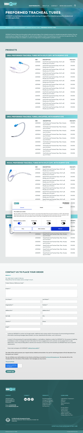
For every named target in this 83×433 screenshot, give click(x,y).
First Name (9, 299)
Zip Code (8, 316)
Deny (23, 228)
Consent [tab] (22, 207)
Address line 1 (9, 310)
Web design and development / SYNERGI (11, 431)
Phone (44, 321)
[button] (76, 6)
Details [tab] (41, 207)
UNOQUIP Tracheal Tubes (33, 27)
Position (44, 305)
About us (45, 6)
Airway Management (19, 27)
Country (8, 321)
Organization (9, 305)
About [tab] (61, 207)
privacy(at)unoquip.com (52, 357)
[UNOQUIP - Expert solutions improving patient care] (10, 4)
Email (7, 327)
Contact (54, 6)
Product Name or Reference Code (15, 283)
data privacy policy (33, 348)
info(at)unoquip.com (13, 406)
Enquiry (8, 288)
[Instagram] (32, 399)
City (43, 316)
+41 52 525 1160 (12, 405)
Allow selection (41, 228)
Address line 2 (46, 310)
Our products (34, 6)
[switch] (34, 223)
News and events (66, 6)
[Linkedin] (25, 399)
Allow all (60, 228)
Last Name (45, 299)
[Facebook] (28, 399)
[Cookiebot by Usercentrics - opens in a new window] (63, 203)
